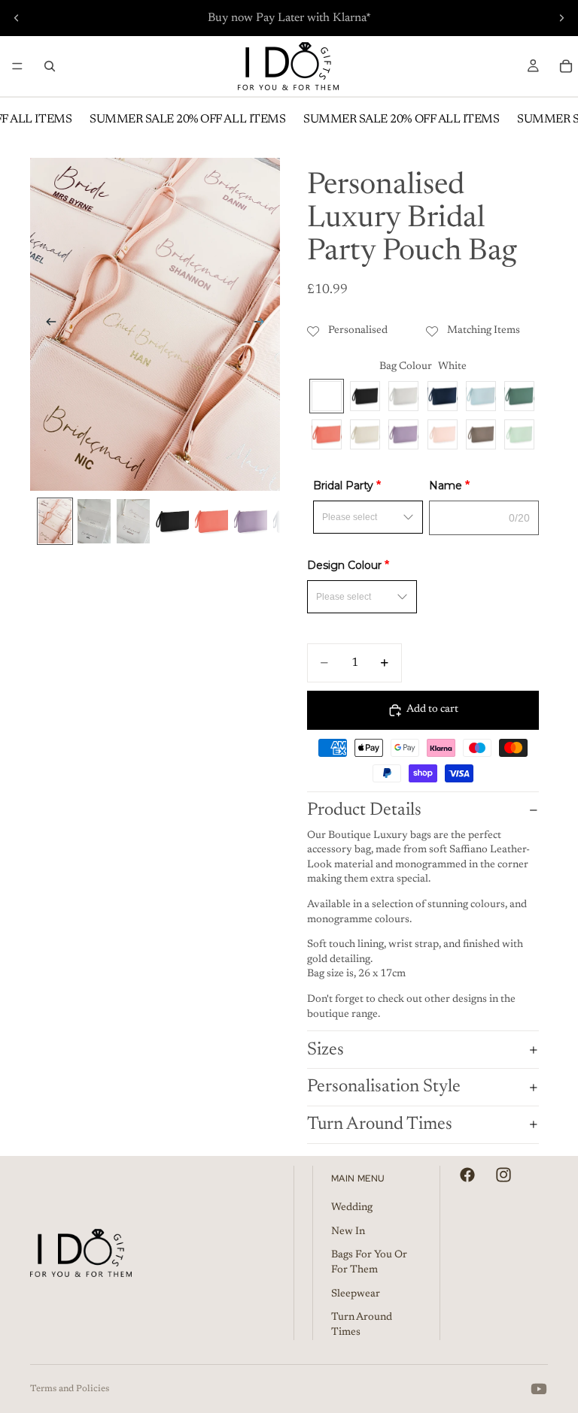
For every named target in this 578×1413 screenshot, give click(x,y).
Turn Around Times (379, 1124)
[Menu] (17, 66)
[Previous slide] (16, 18)
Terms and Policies (69, 1388)
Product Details (364, 810)
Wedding (352, 1208)
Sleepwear (355, 1294)
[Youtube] (539, 1389)
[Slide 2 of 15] (94, 521)
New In (348, 1232)
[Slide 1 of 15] (54, 521)
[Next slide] (561, 18)
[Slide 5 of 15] (211, 521)
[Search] (49, 66)
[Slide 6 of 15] (250, 521)
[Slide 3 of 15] (133, 521)
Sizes (325, 1050)
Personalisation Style (384, 1087)
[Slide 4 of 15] (172, 521)
